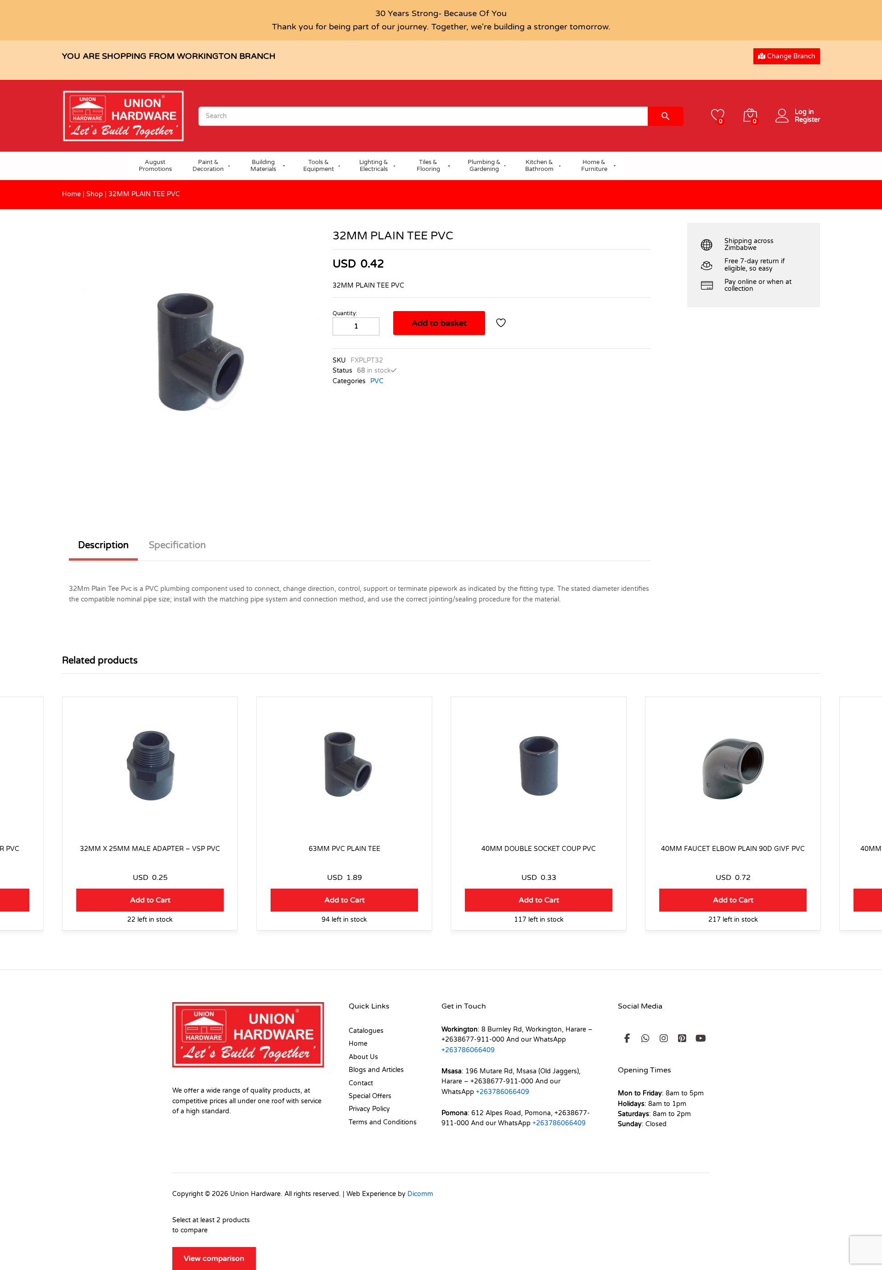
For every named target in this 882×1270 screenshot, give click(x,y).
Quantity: (345, 313)
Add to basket (439, 323)
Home (71, 194)
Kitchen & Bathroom (539, 166)
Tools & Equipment (318, 166)
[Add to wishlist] (502, 323)
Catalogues (366, 1031)
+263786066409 (468, 1050)
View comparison (214, 1258)
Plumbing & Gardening (484, 166)
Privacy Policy (369, 1109)
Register (807, 120)
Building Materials (263, 166)
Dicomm (420, 1194)
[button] (150, 900)
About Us (363, 1057)
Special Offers (370, 1096)
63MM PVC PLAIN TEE (344, 849)
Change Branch (790, 56)
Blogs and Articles (376, 1070)
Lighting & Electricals (373, 166)
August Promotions (155, 166)
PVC (377, 381)
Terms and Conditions (383, 1122)
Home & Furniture (594, 166)
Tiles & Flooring (428, 166)
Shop (94, 194)
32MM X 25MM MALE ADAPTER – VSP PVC (150, 849)
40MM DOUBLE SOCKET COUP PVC (538, 849)
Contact (361, 1083)
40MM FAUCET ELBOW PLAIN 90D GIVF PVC (733, 849)
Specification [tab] (177, 545)
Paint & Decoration (208, 166)
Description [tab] (103, 545)
